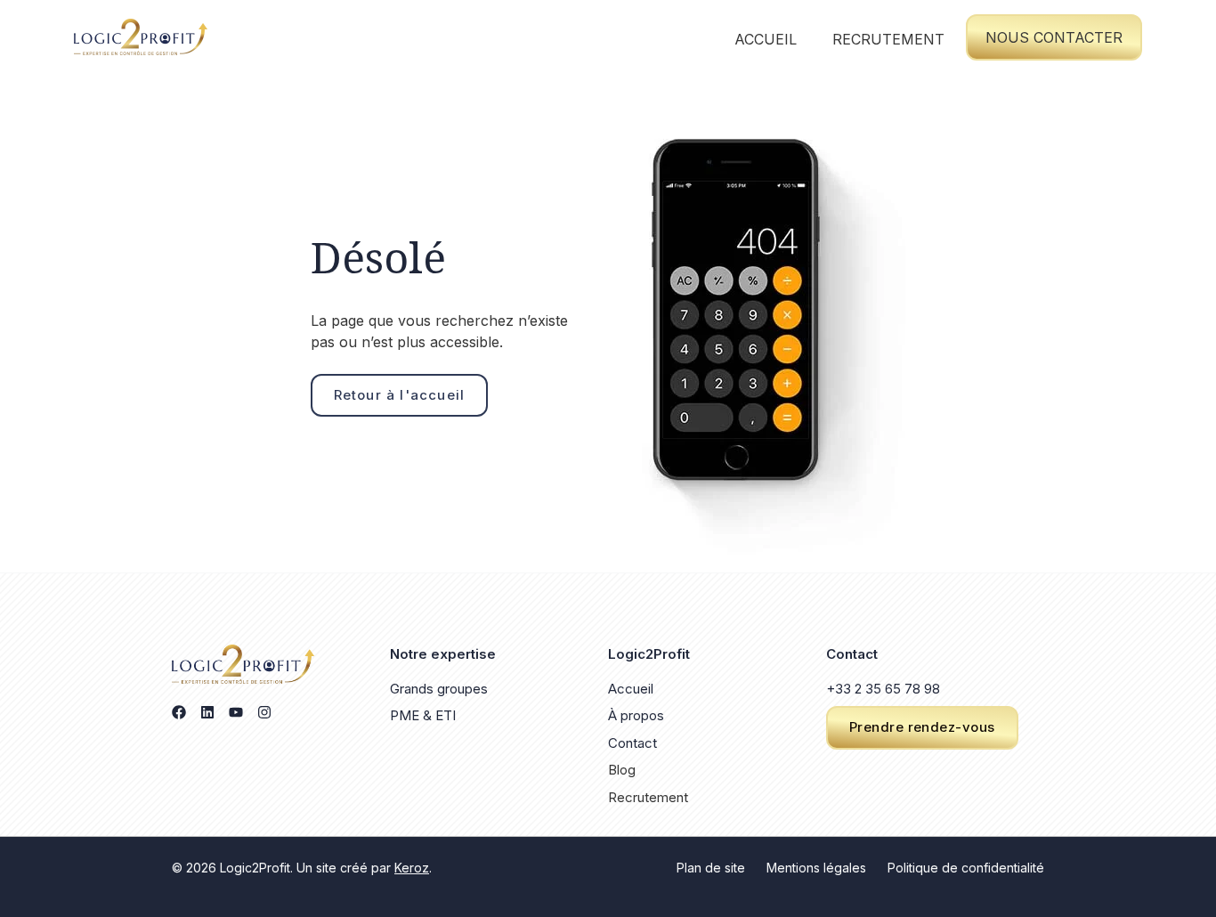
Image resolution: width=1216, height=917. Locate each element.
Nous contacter (1054, 37)
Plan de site (711, 867)
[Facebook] (179, 712)
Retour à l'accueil (400, 394)
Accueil (765, 39)
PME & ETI (423, 715)
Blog (622, 769)
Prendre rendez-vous (922, 726)
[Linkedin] (207, 712)
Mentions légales (816, 867)
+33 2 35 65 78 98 (883, 688)
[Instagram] (264, 712)
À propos (636, 715)
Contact (632, 742)
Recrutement (888, 39)
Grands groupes (439, 688)
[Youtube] (236, 712)
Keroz (411, 867)
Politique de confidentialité (966, 867)
